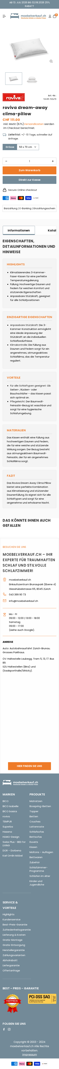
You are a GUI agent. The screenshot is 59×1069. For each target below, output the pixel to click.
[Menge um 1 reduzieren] (6, 161)
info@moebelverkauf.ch (23, 601)
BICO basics (10, 811)
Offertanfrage (11, 970)
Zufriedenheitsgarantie (17, 929)
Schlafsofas (37, 831)
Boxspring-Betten (40, 806)
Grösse (10, 147)
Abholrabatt (10, 960)
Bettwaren (36, 857)
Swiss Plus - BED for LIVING (14, 843)
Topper (34, 811)
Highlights (8, 914)
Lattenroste (37, 826)
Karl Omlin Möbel (13, 855)
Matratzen (36, 801)
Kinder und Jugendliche (37, 882)
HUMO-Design (11, 837)
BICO (6, 801)
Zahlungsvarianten (14, 955)
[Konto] (50, 16)
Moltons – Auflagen (41, 852)
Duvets (34, 842)
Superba (8, 826)
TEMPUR (7, 821)
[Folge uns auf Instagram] (9, 1029)
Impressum (29, 1054)
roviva (6, 816)
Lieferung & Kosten (14, 934)
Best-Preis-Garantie (15, 924)
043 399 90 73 (17, 594)
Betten (34, 816)
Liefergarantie (11, 965)
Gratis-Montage (12, 940)
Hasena (7, 831)
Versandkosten (34, 124)
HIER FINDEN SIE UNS (29, 766)
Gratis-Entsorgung (14, 945)
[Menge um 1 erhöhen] (52, 161)
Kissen (33, 847)
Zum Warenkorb (29, 170)
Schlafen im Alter (40, 876)
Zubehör (35, 862)
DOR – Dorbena (12, 850)
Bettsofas (36, 837)
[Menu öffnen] (4, 16)
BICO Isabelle (11, 806)
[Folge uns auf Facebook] (4, 1029)
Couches (35, 821)
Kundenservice (11, 919)
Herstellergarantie (14, 950)
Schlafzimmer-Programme (39, 869)
